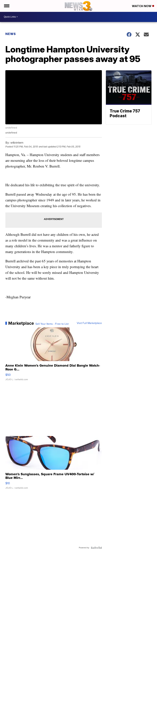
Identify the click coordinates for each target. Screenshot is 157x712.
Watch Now (142, 6)
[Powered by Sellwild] (96, 547)
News (10, 34)
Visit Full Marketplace (89, 323)
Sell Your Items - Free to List (52, 324)
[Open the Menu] (6, 6)
